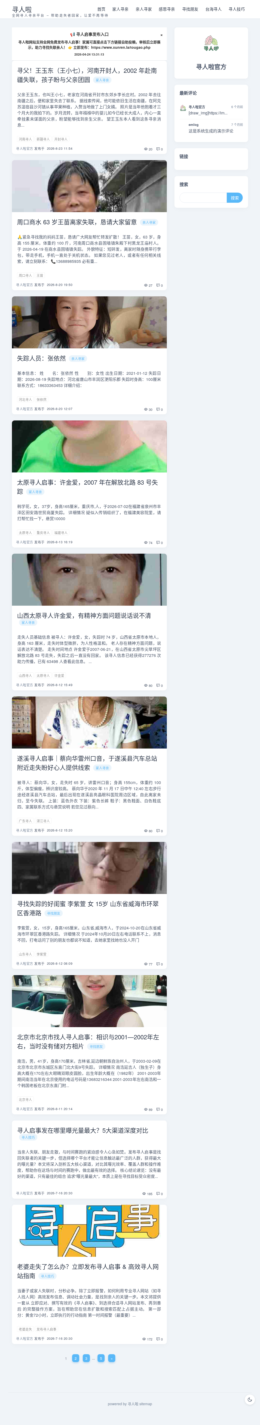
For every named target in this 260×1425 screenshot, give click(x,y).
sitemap (145, 1403)
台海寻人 (213, 9)
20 (150, 149)
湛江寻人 (43, 820)
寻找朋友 (190, 9)
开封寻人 (61, 139)
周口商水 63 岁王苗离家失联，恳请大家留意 (77, 221)
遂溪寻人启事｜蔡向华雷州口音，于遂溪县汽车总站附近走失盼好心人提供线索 (87, 763)
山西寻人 (25, 675)
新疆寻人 (43, 139)
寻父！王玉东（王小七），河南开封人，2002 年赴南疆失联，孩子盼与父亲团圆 (87, 75)
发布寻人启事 (46, 1329)
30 (150, 409)
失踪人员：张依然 (41, 357)
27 (150, 285)
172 (149, 1339)
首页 (101, 9)
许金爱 (59, 675)
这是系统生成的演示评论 (211, 131)
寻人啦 (22, 9)
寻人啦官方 (24, 148)
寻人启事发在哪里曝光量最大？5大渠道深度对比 (82, 1130)
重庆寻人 (43, 532)
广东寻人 (25, 820)
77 (150, 964)
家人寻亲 (120, 9)
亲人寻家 (144, 9)
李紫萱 (41, 954)
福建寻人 (61, 532)
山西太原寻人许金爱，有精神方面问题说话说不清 (84, 615)
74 (150, 542)
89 (150, 1109)
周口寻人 (25, 275)
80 (150, 685)
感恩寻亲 (167, 9)
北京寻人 (25, 1099)
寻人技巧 (237, 9)
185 (149, 1193)
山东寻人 (25, 954)
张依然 (41, 399)
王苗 (40, 275)
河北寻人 (25, 399)
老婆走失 (25, 1329)
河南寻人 (25, 139)
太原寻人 (25, 532)
